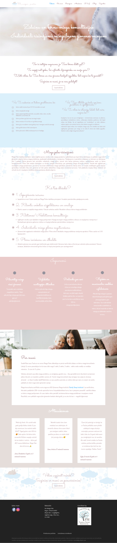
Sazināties (102, 4)
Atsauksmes (78, 4)
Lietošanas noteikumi (65, 533)
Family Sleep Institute (76, 387)
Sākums (51, 4)
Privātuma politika (49, 533)
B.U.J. (87, 4)
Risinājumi (68, 4)
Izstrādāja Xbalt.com (80, 540)
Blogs (94, 4)
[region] (58, 31)
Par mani (60, 4)
